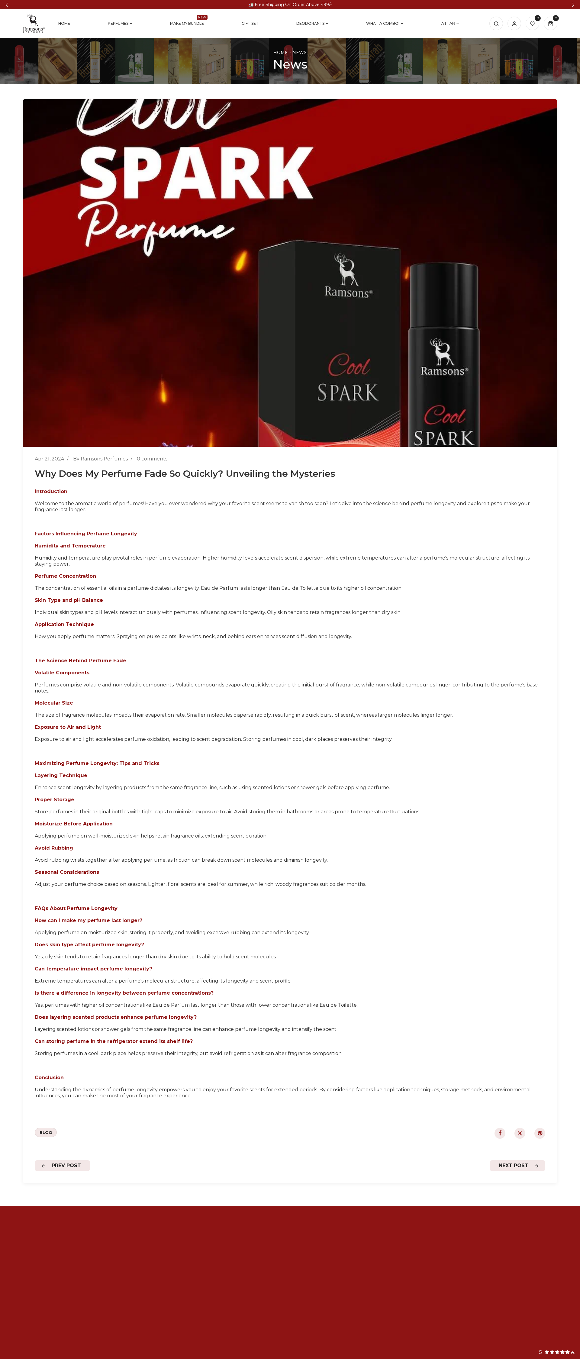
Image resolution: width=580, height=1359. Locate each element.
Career (245, 1253)
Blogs (243, 1270)
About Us (248, 1244)
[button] (7, 4)
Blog (46, 1132)
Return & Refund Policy (372, 1270)
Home (280, 52)
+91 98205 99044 (470, 1244)
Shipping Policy (362, 1253)
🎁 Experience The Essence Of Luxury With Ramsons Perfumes (290, 4)
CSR (348, 1279)
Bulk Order (250, 1262)
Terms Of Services (365, 1262)
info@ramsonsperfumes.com (485, 1253)
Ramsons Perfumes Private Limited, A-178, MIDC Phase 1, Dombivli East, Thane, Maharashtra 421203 (500, 1267)
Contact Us (250, 1279)
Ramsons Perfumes (288, 1351)
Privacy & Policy (362, 1244)
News (299, 52)
